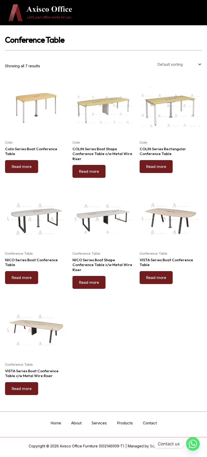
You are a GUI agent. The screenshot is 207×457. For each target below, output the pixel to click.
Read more (22, 166)
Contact (150, 423)
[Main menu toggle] (194, 12)
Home (55, 423)
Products (125, 423)
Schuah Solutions (164, 446)
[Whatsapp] (193, 444)
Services (99, 423)
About (76, 423)
